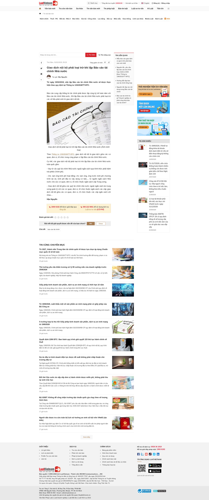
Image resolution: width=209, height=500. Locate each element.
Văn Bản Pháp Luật (46, 498)
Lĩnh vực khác (138, 19)
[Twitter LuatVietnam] (154, 454)
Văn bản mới (50, 8)
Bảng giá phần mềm (109, 450)
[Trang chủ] (40, 8)
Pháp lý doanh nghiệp (79, 456)
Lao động (101, 19)
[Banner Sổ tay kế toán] (153, 135)
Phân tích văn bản (78, 453)
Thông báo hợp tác (108, 465)
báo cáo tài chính (54, 229)
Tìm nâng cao (105, 55)
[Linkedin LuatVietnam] (158, 454)
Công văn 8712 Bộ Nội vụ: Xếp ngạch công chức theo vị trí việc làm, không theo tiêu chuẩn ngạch (158, 186)
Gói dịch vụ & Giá (131, 3)
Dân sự (109, 19)
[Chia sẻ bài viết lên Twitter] (41, 68)
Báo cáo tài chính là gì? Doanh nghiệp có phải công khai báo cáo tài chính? (124, 99)
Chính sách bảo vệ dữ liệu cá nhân (114, 462)
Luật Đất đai (72, 498)
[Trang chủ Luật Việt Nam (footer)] (50, 472)
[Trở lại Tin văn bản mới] (41, 80)
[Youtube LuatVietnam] (146, 454)
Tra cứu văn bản (65, 8)
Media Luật (149, 19)
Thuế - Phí (54, 19)
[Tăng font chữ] (109, 62)
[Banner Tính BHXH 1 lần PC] (153, 113)
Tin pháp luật (109, 8)
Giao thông (127, 19)
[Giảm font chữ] (105, 62)
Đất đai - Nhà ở (65, 19)
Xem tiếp (86, 437)
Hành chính (44, 19)
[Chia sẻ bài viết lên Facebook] (41, 63)
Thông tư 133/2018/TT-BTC (63, 154)
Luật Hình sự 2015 (84, 498)
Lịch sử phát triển (47, 453)
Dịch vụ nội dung (77, 462)
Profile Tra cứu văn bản (49, 456)
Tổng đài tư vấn (77, 465)
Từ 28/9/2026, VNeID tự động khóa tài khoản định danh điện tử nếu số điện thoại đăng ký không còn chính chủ (158, 151)
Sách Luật (159, 19)
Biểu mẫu (117, 19)
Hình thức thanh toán (109, 453)
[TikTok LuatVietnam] (150, 454)
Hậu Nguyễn (62, 77)
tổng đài (63, 209)
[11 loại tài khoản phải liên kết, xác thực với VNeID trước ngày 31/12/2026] (143, 200)
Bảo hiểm (75, 19)
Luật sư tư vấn (137, 8)
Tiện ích (160, 8)
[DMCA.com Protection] (159, 492)
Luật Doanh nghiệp (60, 498)
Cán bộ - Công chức (88, 19)
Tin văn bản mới (93, 8)
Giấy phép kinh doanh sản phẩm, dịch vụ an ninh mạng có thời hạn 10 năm (71, 285)
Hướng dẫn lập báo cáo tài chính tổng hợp (124, 82)
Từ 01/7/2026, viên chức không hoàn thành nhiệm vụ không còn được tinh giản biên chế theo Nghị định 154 (158, 168)
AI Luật (150, 8)
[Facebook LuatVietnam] (138, 454)
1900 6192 (55, 207)
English (146, 3)
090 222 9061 (88, 207)
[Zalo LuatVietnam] (142, 454)
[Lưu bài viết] (41, 74)
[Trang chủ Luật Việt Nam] (48, 3)
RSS (168, 19)
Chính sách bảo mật (109, 459)
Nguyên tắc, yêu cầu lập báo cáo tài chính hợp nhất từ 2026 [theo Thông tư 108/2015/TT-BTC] (124, 71)
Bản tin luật (123, 8)
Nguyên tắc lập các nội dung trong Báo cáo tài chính (124, 89)
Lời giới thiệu (45, 450)
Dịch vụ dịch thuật (78, 459)
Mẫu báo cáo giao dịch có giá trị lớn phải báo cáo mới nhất (124, 61)
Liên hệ (43, 459)
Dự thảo (79, 8)
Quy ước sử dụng (108, 456)
